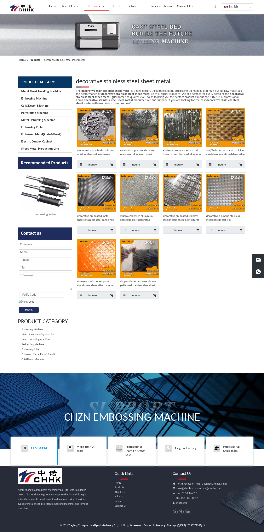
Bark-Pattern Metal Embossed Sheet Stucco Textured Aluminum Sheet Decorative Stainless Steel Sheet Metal (182, 153)
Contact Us (120, 506)
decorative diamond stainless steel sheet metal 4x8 (223, 218)
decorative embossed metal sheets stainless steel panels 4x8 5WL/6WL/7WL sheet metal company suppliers (95, 218)
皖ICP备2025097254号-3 (191, 525)
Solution (119, 496)
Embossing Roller (32, 127)
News (118, 501)
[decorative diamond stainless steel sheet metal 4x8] (225, 192)
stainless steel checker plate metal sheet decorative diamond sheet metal (95, 283)
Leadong (160, 525)
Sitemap (171, 525)
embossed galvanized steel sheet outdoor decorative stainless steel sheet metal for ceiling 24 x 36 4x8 (96, 153)
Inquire (92, 164)
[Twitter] (175, 512)
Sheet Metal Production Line (40, 148)
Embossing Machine (34, 98)
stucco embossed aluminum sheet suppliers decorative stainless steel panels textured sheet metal (137, 218)
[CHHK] (40, 476)
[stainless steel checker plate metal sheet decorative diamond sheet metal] (96, 258)
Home (118, 482)
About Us (119, 492)
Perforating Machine (34, 113)
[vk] (187, 512)
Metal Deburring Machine (38, 120)
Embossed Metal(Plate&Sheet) (41, 134)
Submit (29, 309)
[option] (45, 193)
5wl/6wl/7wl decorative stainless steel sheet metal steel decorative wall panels (225, 153)
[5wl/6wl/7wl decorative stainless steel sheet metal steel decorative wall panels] (225, 127)
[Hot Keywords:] (214, 6)
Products (119, 487)
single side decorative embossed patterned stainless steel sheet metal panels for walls (138, 283)
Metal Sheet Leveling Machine (41, 91)
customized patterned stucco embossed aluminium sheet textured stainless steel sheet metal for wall (137, 153)
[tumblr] (181, 512)
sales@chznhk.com (186, 488)
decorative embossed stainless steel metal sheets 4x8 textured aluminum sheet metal (181, 218)
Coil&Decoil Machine (35, 105)
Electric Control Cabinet (36, 141)
